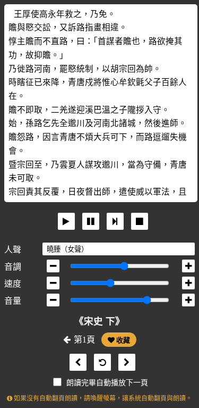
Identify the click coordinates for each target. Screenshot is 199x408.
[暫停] (90, 221)
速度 (12, 283)
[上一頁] (75, 362)
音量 (12, 300)
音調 (12, 266)
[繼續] (115, 221)
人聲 (12, 249)
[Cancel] (139, 221)
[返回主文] (100, 362)
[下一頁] (124, 362)
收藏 (122, 340)
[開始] (66, 221)
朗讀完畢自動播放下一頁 (107, 383)
